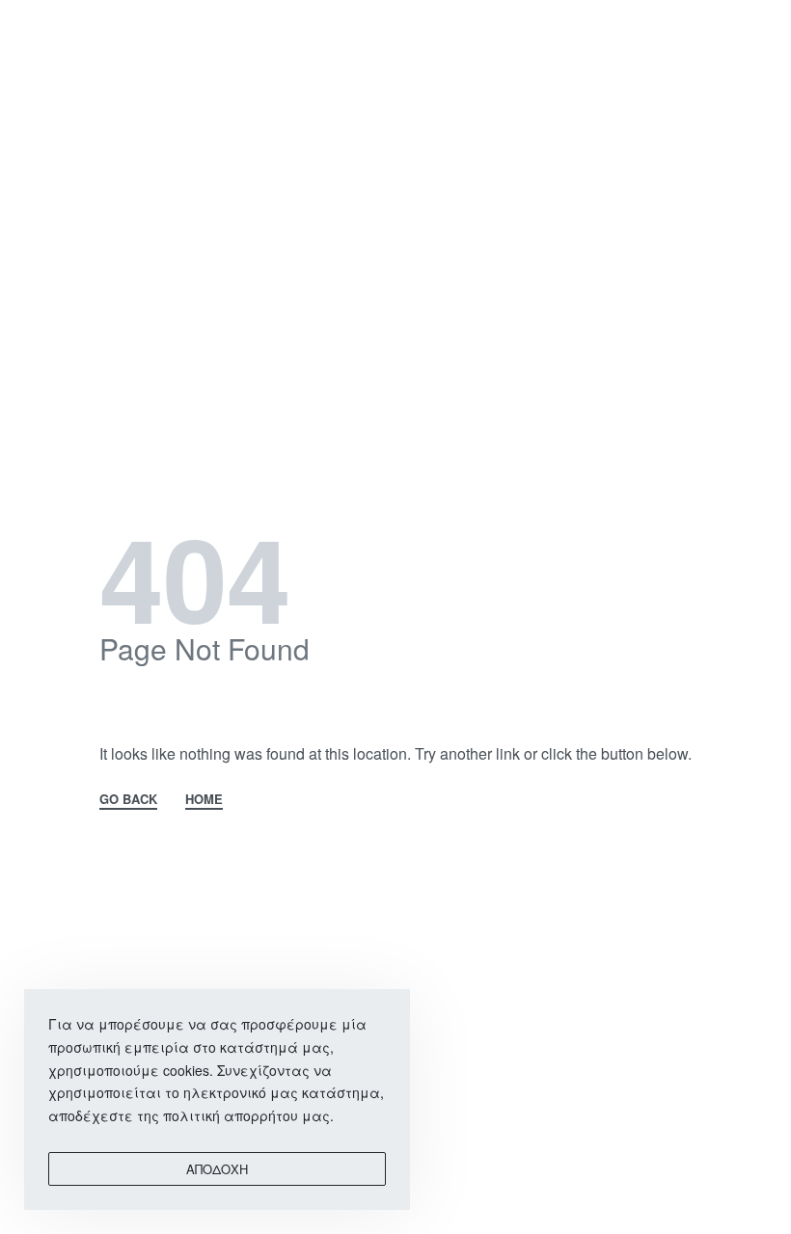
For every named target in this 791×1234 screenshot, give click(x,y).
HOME (204, 800)
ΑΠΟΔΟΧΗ (217, 1169)
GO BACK (128, 800)
